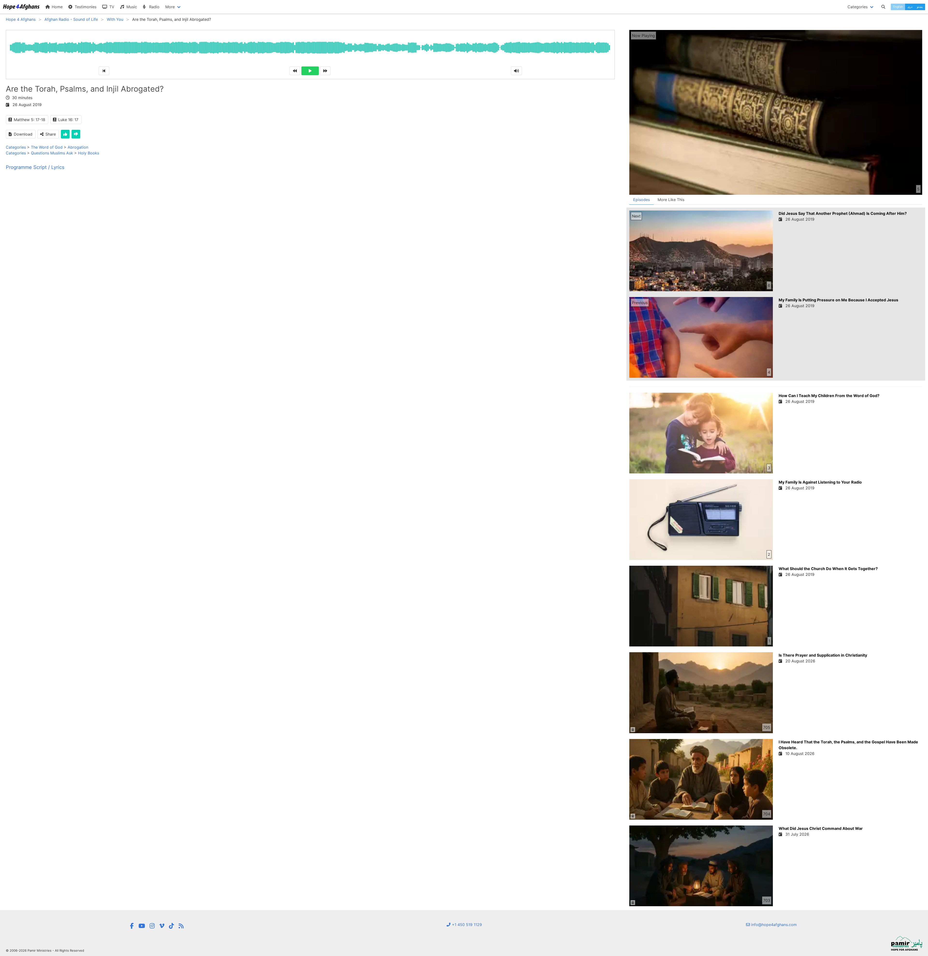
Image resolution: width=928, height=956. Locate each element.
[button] (633, 729)
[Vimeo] (161, 925)
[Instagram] (152, 925)
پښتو (920, 6)
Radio (154, 6)
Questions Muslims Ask (52, 153)
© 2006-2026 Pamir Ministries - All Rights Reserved (45, 950)
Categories (16, 147)
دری (909, 6)
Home (57, 6)
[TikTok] (171, 925)
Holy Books (88, 153)
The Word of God (47, 147)
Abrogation (78, 147)
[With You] (181, 925)
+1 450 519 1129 (466, 924)
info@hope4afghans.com (773, 924)
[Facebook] (132, 925)
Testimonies (84, 6)
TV (111, 6)
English (898, 6)
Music (131, 6)
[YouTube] (141, 925)
